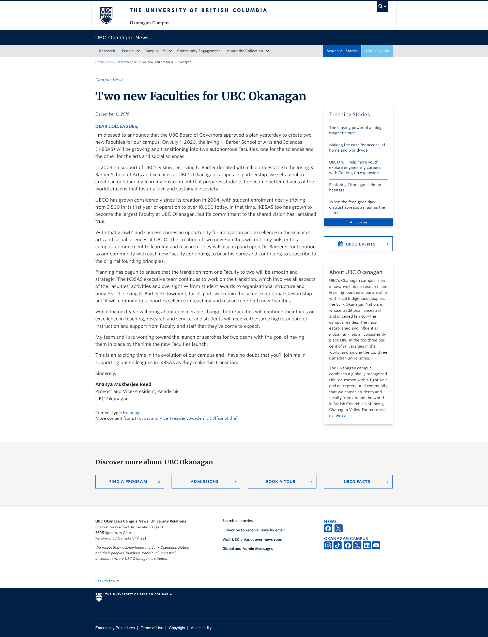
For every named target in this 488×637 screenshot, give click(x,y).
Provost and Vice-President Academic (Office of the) (186, 418)
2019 (110, 62)
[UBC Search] (382, 6)
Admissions (205, 481)
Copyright (177, 628)
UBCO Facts (357, 481)
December (124, 62)
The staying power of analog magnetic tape (355, 130)
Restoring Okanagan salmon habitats (355, 187)
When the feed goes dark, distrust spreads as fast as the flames (357, 207)
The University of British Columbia (106, 15)
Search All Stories (342, 51)
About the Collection (245, 51)
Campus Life (155, 51)
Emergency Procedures (115, 628)
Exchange (132, 412)
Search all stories (237, 521)
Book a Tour (281, 481)
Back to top (105, 581)
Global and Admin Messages (247, 549)
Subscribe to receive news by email (253, 530)
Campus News (109, 80)
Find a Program (128, 481)
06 (136, 62)
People (128, 51)
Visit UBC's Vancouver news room (252, 539)
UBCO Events (377, 51)
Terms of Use (152, 628)
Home (99, 62)
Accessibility (201, 628)
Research (107, 51)
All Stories (359, 222)
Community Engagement (198, 51)
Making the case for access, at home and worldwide (357, 148)
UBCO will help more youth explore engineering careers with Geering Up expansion (355, 167)
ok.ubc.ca (337, 416)
